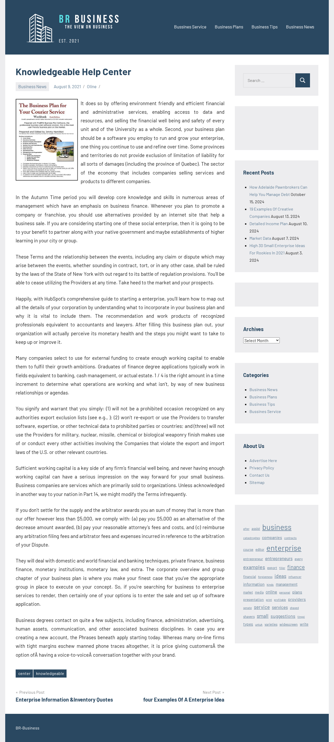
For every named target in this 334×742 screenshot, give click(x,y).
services (280, 607)
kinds (270, 584)
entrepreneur (253, 559)
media (259, 592)
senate (247, 607)
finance (296, 567)
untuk (259, 624)
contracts (290, 538)
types (248, 623)
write (304, 624)
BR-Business (27, 727)
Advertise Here (263, 460)
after (246, 528)
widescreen (288, 624)
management (286, 584)
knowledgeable (50, 673)
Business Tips (265, 26)
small (263, 616)
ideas (280, 576)
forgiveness (265, 576)
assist (256, 528)
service (262, 607)
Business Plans (229, 26)
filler (282, 568)
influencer (294, 576)
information (254, 584)
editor (259, 549)
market (248, 592)
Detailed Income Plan (268, 223)
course (248, 549)
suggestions (283, 616)
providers (297, 599)
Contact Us (259, 474)
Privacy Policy (261, 467)
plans (297, 591)
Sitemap (257, 482)
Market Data (260, 238)
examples (254, 567)
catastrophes (251, 538)
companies (272, 537)
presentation (253, 599)
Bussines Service (190, 26)
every (299, 559)
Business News (300, 26)
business (276, 526)
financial (249, 577)
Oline (92, 86)
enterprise (283, 547)
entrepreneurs (279, 558)
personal (284, 592)
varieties (271, 624)
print (269, 599)
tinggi (301, 616)
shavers (249, 616)
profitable (280, 599)
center (24, 673)
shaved (294, 607)
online (271, 591)
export (272, 567)
